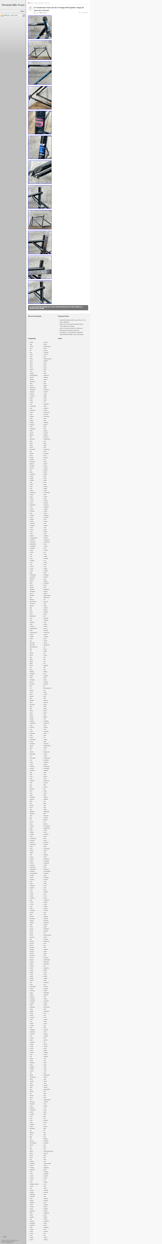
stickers (32, 1091)
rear (45, 984)
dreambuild (33, 616)
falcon (45, 649)
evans (31, 638)
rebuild (31, 988)
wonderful (46, 1221)
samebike (32, 1029)
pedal (45, 927)
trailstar (45, 1139)
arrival (31, 402)
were (45, 1202)
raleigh (45, 978)
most (45, 867)
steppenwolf (47, 1089)
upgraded (46, 1167)
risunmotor (46, 1011)
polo (45, 947)
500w (45, 365)
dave (45, 579)
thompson (32, 1128)
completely (32, 546)
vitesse (31, 1186)
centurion (46, 505)
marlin (45, 836)
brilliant (45, 470)
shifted (45, 1050)
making (32, 832)
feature (31, 653)
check (31, 517)
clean (31, 531)
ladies (31, 795)
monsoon (32, 865)
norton (45, 898)
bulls (45, 482)
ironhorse (32, 770)
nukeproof (46, 900)
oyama (31, 912)
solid (45, 1066)
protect (31, 968)
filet (44, 657)
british (45, 472)
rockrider (32, 1017)
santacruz (32, 1034)
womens (32, 1221)
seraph (31, 1046)
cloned (45, 531)
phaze (31, 933)
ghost (45, 704)
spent (31, 1079)
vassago (46, 1171)
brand (45, 461)
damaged (46, 575)
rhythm (45, 1003)
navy (45, 887)
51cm (31, 367)
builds (45, 480)
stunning (32, 1101)
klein (31, 791)
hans (31, 725)
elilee (31, 630)
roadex (31, 1015)
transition (46, 1143)
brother (31, 476)
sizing (31, 1060)
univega (32, 1167)
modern (32, 859)
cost (45, 552)
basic (31, 418)
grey (45, 715)
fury (45, 690)
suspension (33, 1110)
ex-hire (45, 640)
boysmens (32, 461)
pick (45, 933)
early (45, 622)
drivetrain (46, 618)
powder (32, 953)
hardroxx (32, 727)
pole (45, 945)
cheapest (46, 515)
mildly (31, 852)
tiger (45, 1128)
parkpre (32, 922)
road (45, 1013)
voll (31, 1188)
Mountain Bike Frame (13, 4)
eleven (45, 628)
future (45, 692)
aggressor (46, 375)
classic (31, 529)
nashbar (32, 887)
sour (31, 1073)
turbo (45, 1155)
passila (45, 924)
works (45, 1223)
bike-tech (46, 437)
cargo (45, 498)
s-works (32, 1025)
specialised (47, 1075)
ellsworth (46, 630)
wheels (45, 1206)
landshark (32, 797)
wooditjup (32, 1223)
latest (45, 803)
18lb (31, 344)
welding (46, 1200)
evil (31, 640)
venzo (31, 1180)
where (31, 1208)
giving (45, 708)
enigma (32, 636)
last (44, 801)
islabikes (46, 770)
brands (45, 463)
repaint (45, 990)
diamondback (47, 595)
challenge (46, 507)
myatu (31, 883)
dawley (45, 581)
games (45, 694)
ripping (31, 1011)
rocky (45, 1017)
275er (31, 354)
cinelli (31, 527)
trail (31, 1139)
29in (45, 356)
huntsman (32, 743)
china (45, 519)
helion (45, 733)
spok (45, 1079)
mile (45, 852)
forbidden (32, 673)
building (32, 480)
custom (31, 568)
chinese (32, 521)
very (45, 1180)
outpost (45, 908)
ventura (32, 1178)
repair (31, 992)
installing (46, 762)
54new (31, 369)
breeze (45, 466)
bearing (32, 422)
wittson (45, 1217)
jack (31, 772)
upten (45, 1169)
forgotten (46, 675)
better (31, 431)
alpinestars (32, 387)
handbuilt (46, 721)
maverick (32, 840)
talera (31, 1116)
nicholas (46, 892)
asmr (31, 404)
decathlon (46, 583)
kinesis (45, 787)
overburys (32, 910)
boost (31, 455)
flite (44, 667)
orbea (31, 908)
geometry (32, 704)
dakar (45, 573)
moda (45, 857)
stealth (45, 1087)
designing (46, 589)
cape (45, 494)
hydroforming (47, 745)
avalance (46, 408)
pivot (45, 943)
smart (31, 1064)
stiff (44, 1091)
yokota (31, 1237)
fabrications (47, 645)
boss (45, 455)
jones (31, 776)
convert (45, 546)
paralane (46, 920)
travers (31, 1145)
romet (31, 1019)
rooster (45, 1019)
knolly (45, 791)
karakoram (44, 12)
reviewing (32, 1001)
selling (31, 1044)
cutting (45, 568)
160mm (46, 342)
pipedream (46, 941)
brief (31, 470)
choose (45, 521)
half (45, 719)
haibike (32, 719)
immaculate (47, 752)
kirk (44, 789)
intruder (32, 768)
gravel (31, 715)
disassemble (33, 601)
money (31, 863)
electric (45, 626)
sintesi (31, 1058)
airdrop (31, 379)
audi (31, 408)
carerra (31, 498)
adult (45, 373)
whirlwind (32, 1211)
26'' (31, 350)
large (31, 801)
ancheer (46, 391)
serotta (45, 1046)
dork (31, 610)
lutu (45, 822)
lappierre (46, 799)
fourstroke (32, 680)
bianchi (45, 431)
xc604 (31, 1231)
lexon (31, 807)
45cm (31, 363)
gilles (45, 706)
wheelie (32, 1206)
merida (31, 850)
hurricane (46, 743)
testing (45, 1126)
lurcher (31, 822)
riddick (45, 1005)
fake (31, 649)
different (32, 599)
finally (31, 661)
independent (47, 758)
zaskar (45, 1237)
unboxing (32, 1163)
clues (31, 533)
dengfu (31, 587)
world (45, 1225)
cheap (45, 513)
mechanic (46, 842)
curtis (45, 566)
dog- (31, 608)
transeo (32, 1141)
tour (45, 1136)
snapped (32, 1066)
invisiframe (46, 768)
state (31, 1087)
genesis (46, 700)
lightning (32, 811)
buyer (31, 486)
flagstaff (46, 665)
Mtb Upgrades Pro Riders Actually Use (69, 330)
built (31, 482)
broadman (32, 474)
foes (45, 669)
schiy (13, 1241)
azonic (31, 412)
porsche (32, 951)
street (31, 1097)
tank (45, 1116)
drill (45, 616)
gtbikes (45, 717)
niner (45, 894)
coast (45, 533)
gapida (31, 696)
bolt (31, 451)
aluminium (32, 389)
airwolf (45, 379)
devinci (31, 593)
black (45, 443)
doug (31, 612)
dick (31, 597)
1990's (45, 344)
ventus (45, 1178)
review (45, 999)
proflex (31, 964)
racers (45, 972)
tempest (46, 1120)
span (45, 1073)
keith (31, 782)
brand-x (32, 463)
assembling (33, 406)
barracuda (46, 416)
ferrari (31, 655)
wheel (31, 1204)
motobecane (33, 869)
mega (31, 846)
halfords (32, 721)
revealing (32, 999)
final (45, 659)
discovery (32, 603)
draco (31, 614)
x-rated (31, 1229)
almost (31, 385)
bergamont (32, 428)
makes (45, 830)
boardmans (47, 449)
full (30, 688)
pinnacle (46, 939)
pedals (31, 929)
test (44, 1124)
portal (45, 951)
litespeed (32, 813)
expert (45, 643)
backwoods (47, 412)
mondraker (46, 861)
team (31, 1118)
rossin (45, 1021)
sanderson (32, 1031)
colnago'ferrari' (33, 538)
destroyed (32, 591)
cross (31, 562)
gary (45, 696)
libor (45, 807)
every (45, 638)
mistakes (46, 854)
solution (32, 1069)
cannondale (47, 492)
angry (45, 393)
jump (31, 778)
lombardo (46, 815)
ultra (45, 1161)
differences (46, 597)
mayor (45, 840)
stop (45, 1095)
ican (45, 750)
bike (31, 437)
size (45, 1058)
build (45, 478)
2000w (31, 346)
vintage (45, 1182)
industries (46, 760)
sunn (45, 1104)
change (46, 509)
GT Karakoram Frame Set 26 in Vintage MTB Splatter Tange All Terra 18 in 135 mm (56, 307)
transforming (33, 1143)
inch (31, 756)
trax (45, 1145)
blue (45, 447)
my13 (45, 881)
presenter (32, 955)
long (31, 817)
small (45, 1062)
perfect (31, 931)
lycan (31, 824)
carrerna (46, 501)
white (31, 1213)
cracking (46, 558)
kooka (45, 793)
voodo (45, 1188)
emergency (46, 632)
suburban (32, 1104)
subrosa (46, 1101)
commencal (47, 542)
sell (44, 1042)
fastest (45, 651)
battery (31, 420)
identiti (31, 752)
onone (45, 904)
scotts (31, 1040)
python (45, 970)
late (31, 803)
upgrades (32, 1169)
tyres (45, 1159)
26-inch (46, 350)
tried (45, 1147)
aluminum (46, 389)
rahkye (45, 976)
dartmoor (32, 579)
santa (45, 1031)
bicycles (46, 433)
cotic (31, 554)
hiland (31, 737)
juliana (45, 776)
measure (32, 842)
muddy (31, 877)
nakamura (32, 885)
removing (32, 990)
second (45, 1040)
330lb (31, 359)
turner (31, 1157)
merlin (45, 850)
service (31, 1048)
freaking (46, 682)
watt (45, 1196)
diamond (32, 595)
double (45, 610)
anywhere (32, 396)
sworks (31, 1112)
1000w (31, 342)
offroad (45, 902)
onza (31, 906)
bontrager (46, 453)
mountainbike (47, 871)
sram (45, 1083)
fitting (31, 663)
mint (31, 854)
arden (45, 400)
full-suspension (47, 688)
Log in (4, 1236)
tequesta (32, 1124)
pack (31, 914)
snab (45, 1064)
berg (45, 426)
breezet (46, 468)
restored (32, 997)
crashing (32, 560)
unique (31, 1165)
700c (31, 371)
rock (45, 1015)
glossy (45, 710)
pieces (31, 935)
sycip (45, 1112)
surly (45, 1108)
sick (31, 1056)
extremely (32, 645)
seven (45, 1048)
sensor (45, 1044)
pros (45, 966)
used (31, 1171)
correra (31, 552)
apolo (45, 398)
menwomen (47, 848)
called (45, 490)
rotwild (31, 1023)
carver (31, 503)
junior (45, 778)
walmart (32, 1192)
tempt (31, 1122)
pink (31, 939)
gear (45, 698)
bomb (45, 451)
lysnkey (32, 826)
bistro (31, 443)
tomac (31, 1134)
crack (31, 558)
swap (45, 1110)
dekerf (31, 585)
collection (46, 535)
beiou (31, 426)
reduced (46, 988)
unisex (45, 1165)
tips (31, 1130)
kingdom (32, 789)
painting (46, 916)
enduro (45, 634)
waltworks (32, 1194)
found (45, 678)
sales (31, 1027)
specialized (33, 1077)
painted (32, 916)
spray (31, 1083)
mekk (45, 846)
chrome (46, 525)
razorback (46, 982)
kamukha (32, 780)
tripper (31, 1151)
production (46, 962)
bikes (31, 441)
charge (45, 511)
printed (31, 957)
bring (31, 472)
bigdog (31, 435)
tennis (45, 1122)
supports (32, 1108)
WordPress (9, 1242)
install (31, 762)
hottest (45, 739)
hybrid (31, 745)
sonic (45, 1071)
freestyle (46, 684)
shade (31, 1050)
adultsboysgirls (34, 375)
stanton (32, 1085)
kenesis (46, 782)
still (31, 1093)
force (45, 673)
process (32, 959)
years (31, 1235)
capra (31, 496)
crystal (45, 562)
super (31, 1106)
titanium (32, 1132)
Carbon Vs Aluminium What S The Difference (71, 328)
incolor (45, 756)
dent (45, 587)
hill (44, 737)
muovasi (46, 879)
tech (45, 1118)
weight (31, 1200)
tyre (31, 1159)
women (45, 1219)
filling (31, 659)
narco (45, 885)
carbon (45, 496)
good (31, 712)
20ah (31, 348)
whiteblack (46, 1213)
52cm (45, 367)
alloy (45, 383)
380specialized (47, 359)
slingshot (32, 1062)
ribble (31, 1005)
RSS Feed (6, 15)
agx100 (32, 377)
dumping (32, 622)
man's (45, 832)
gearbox (32, 700)
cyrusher (46, 570)
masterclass (33, 838)
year (45, 1233)
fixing (31, 665)
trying (31, 1153)
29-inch (46, 354)
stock (45, 1093)
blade (31, 445)
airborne (46, 377)
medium (46, 844)
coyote (45, 556)
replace (32, 994)
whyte (31, 1215)
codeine (32, 535)
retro (45, 997)
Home (22, 11)
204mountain (47, 346)
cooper (31, 550)
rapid (45, 980)
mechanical (33, 844)
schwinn (32, 1038)
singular (46, 1056)
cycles (31, 570)
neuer (45, 889)
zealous (46, 1239)
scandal (46, 1036)
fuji (44, 686)
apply (31, 400)
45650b (46, 361)
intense (45, 764)
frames (31, 682)
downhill (46, 612)
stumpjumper (47, 1099)
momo (31, 861)
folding (45, 671)
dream (45, 614)
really (31, 984)
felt (44, 653)
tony (45, 1134)
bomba (31, 453)
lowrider (46, 817)
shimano (32, 1052)
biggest (45, 435)
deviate (45, 591)
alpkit (45, 387)
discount (46, 601)
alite (45, 381)
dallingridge (33, 575)
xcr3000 (46, 1231)
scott (45, 1038)
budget (31, 478)
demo (45, 585)
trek (31, 1147)
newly (31, 892)
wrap (31, 1227)
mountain (32, 871)
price (45, 955)
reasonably (33, 986)
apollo (31, 398)
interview (32, 766)
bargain (32, 416)
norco (45, 896)
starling (45, 1085)
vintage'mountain (34, 1184)
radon (45, 974)
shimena (46, 1052)
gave (31, 698)
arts (45, 402)
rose (31, 1021)
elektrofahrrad (33, 628)
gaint (31, 694)
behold (45, 424)
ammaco (32, 391)
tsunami (46, 1153)
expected (32, 643)
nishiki (31, 896)
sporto (45, 1081)
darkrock (46, 577)
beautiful (46, 422)
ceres (31, 507)
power (45, 953)
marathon (46, 834)
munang (32, 879)
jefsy (45, 774)
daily (31, 573)
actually (32, 373)
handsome (46, 723)
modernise (46, 859)
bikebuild (32, 439)
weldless (32, 1202)
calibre (31, 490)
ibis (31, 750)
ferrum (45, 655)
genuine (46, 702)
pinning (32, 941)
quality (31, 972)
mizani (31, 857)
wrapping (46, 1227)
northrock (32, 898)
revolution (46, 1001)
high (45, 735)
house (31, 741)
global (31, 710)
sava (31, 1036)
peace (31, 927)
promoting (46, 964)
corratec (46, 550)
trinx (45, 1149)
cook (45, 548)
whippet (46, 1208)
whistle (45, 1211)
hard (45, 725)
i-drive (45, 747)
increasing (32, 758)
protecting (46, 968)
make (31, 830)
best (45, 428)
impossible (32, 754)
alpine (45, 385)
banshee (46, 414)
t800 (45, 1114)
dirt (44, 599)
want (45, 1194)
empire (31, 634)
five (44, 663)
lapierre (46, 797)
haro (31, 729)
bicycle (31, 433)
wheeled (46, 1204)
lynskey (46, 824)
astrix (45, 406)
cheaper (32, 515)
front (31, 686)
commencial (33, 544)
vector (31, 1173)
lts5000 (45, 820)
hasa (45, 729)
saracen (46, 1034)
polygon (32, 949)
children (32, 519)
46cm (45, 363)
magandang (47, 828)
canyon (32, 494)
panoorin (46, 918)
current (31, 566)
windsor (32, 1217)
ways (31, 1198)
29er (31, 356)
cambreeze (33, 492)
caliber (45, 488)
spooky (31, 1081)
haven (31, 731)
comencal (32, 540)
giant (31, 706)
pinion (45, 937)
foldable (32, 671)
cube (31, 564)
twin (45, 1157)
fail (44, 647)
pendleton (46, 929)
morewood (32, 867)
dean (31, 583)
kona (31, 793)
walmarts (46, 1192)
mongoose (46, 863)
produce (32, 962)
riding (31, 1009)
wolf (31, 1219)
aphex (45, 396)
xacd (45, 1229)
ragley (31, 976)
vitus (45, 1186)
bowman (32, 459)
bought (31, 457)
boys (45, 459)
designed (32, 589)
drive (31, 618)
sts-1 (31, 1099)
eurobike (46, 636)
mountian (46, 873)
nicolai (31, 894)
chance (32, 509)
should (45, 1054)
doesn (45, 605)
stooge (31, 1095)
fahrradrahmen (33, 647)
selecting (32, 1042)
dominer (46, 608)
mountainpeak (33, 873)
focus (31, 669)
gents (31, 702)
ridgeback (32, 1007)
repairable (46, 992)
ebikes (45, 624)
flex (31, 667)
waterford (32, 1196)
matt (45, 838)
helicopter (32, 733)
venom (31, 1176)
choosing (32, 523)
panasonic (32, 918)
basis (45, 418)
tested (31, 1126)
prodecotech (47, 959)
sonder (31, 1071)
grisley (31, 717)
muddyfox (46, 877)
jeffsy (31, 774)
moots (45, 865)
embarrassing (33, 632)
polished (32, 947)
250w (45, 348)
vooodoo (46, 1190)
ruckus (45, 1023)
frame (45, 680)
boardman (32, 449)
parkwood (46, 922)
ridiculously (47, 1007)
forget (31, 675)
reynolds (32, 1003)
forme (31, 678)
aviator (45, 410)
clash (45, 527)
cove (31, 556)
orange (45, 906)
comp (45, 544)
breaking (32, 466)
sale (45, 1025)
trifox (31, 1149)
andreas (32, 393)
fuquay (31, 690)
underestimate (47, 1163)
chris (45, 523)
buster (31, 484)
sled (45, 1060)
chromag (32, 525)
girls (31, 708)
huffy (45, 741)
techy (31, 1120)
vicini (31, 1182)
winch (45, 1215)
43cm (31, 361)
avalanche (32, 410)
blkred (31, 447)
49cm (31, 365)
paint (45, 914)
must (31, 881)
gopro (45, 712)
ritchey (31, 1013)
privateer (46, 957)
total (31, 1136)
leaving (32, 805)
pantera (32, 920)
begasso (32, 424)
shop (31, 1054)
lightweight (46, 811)
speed (45, 1077)
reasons (46, 986)
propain (32, 966)
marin (31, 836)
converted (32, 548)
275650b (46, 352)
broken (45, 474)
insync (31, 764)
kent (31, 785)
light (31, 809)
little (45, 813)
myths (45, 883)
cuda (45, 564)
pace (45, 912)
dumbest (46, 620)
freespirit (32, 684)
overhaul (46, 910)
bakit (31, 414)
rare (31, 982)
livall (31, 815)
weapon (46, 1198)
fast (31, 651)
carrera (31, 501)
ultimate (32, 1161)
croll (45, 560)
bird (45, 441)
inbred (45, 754)
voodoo (32, 1190)
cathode (46, 503)
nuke (31, 900)
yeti (44, 1235)
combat (45, 538)
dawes (31, 581)
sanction (46, 1029)
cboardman (33, 505)
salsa (45, 1027)
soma (45, 1069)
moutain (32, 875)
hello (31, 735)
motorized (46, 869)
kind (31, 787)
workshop (32, 1225)
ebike (31, 624)
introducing (46, 766)
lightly (45, 809)
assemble (46, 404)
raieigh (31, 978)
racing (31, 974)
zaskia (31, 1239)
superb (45, 1106)
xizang (31, 1233)
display (31, 605)
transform (46, 1141)
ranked (31, 980)
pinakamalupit (47, 935)
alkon (31, 383)
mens (31, 848)
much (45, 875)
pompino (46, 949)
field (31, 657)
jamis (45, 772)
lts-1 (31, 820)
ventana (46, 1176)
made (31, 828)
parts (31, 924)
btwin (45, 476)
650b (45, 369)
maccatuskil (47, 826)
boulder (46, 457)
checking (46, 517)
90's (45, 371)
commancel (47, 540)
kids (45, 785)
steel (31, 1089)
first (44, 661)
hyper (31, 747)
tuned (31, 1155)
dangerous (32, 577)
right (45, 1009)
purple (31, 970)
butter (45, 484)
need (31, 889)
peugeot (46, 931)
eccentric (32, 626)
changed (32, 511)
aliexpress (32, 381)
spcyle (31, 1075)
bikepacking (47, 439)
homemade (33, 739)
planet (31, 945)
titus (45, 1132)
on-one (31, 904)
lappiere (32, 799)
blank (45, 445)
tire (44, 1130)
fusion (31, 692)
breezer (32, 468)
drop (31, 620)
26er (31, 352)
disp (45, 603)
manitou (32, 834)
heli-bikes (46, 731)
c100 (31, 488)
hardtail (46, 727)
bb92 (45, 420)
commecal (32, 542)
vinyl (45, 1184)
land (45, 795)
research (46, 994)
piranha (32, 943)
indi (31, 760)
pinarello (32, 937)
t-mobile (32, 1114)
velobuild (46, 1173)
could (45, 554)
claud (45, 529)
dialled (45, 593)
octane (31, 902)
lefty (45, 805)
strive (45, 1097)
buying (45, 486)
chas (31, 513)
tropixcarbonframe (48, 1151)
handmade (32, 723)
